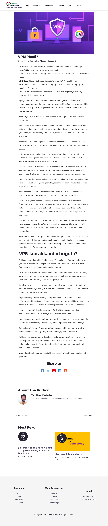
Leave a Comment (48, 61)
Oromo (26, 61)
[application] (39, 5)
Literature (54, 499)
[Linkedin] (59, 371)
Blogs (20, 61)
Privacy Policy (89, 496)
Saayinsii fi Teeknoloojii (68, 454)
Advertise (19, 503)
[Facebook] (42, 371)
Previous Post (21, 416)
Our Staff (19, 499)
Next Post (89, 416)
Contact (19, 496)
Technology (35, 61)
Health (54, 493)
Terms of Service (89, 499)
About (19, 493)
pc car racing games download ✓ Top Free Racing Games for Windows (35, 451)
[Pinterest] (54, 371)
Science (73, 457)
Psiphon (72, 260)
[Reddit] (65, 371)
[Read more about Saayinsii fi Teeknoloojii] (72, 441)
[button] (101, 5)
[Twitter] (48, 371)
